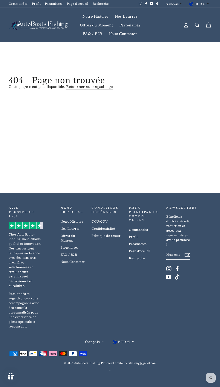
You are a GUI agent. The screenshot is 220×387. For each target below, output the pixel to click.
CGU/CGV (100, 221)
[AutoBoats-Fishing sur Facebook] (177, 268)
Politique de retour (106, 235)
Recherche (101, 3)
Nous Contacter (123, 34)
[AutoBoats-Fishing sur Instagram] (168, 268)
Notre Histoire (95, 16)
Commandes (18, 3)
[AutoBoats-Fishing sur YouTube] (168, 277)
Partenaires (129, 25)
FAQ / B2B (92, 34)
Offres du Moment (96, 25)
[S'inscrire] (187, 255)
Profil (36, 3)
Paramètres (54, 3)
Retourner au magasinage (89, 86)
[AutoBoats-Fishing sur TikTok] (177, 277)
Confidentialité (103, 228)
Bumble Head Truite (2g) (40, 375)
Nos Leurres (126, 16)
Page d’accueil (77, 3)
